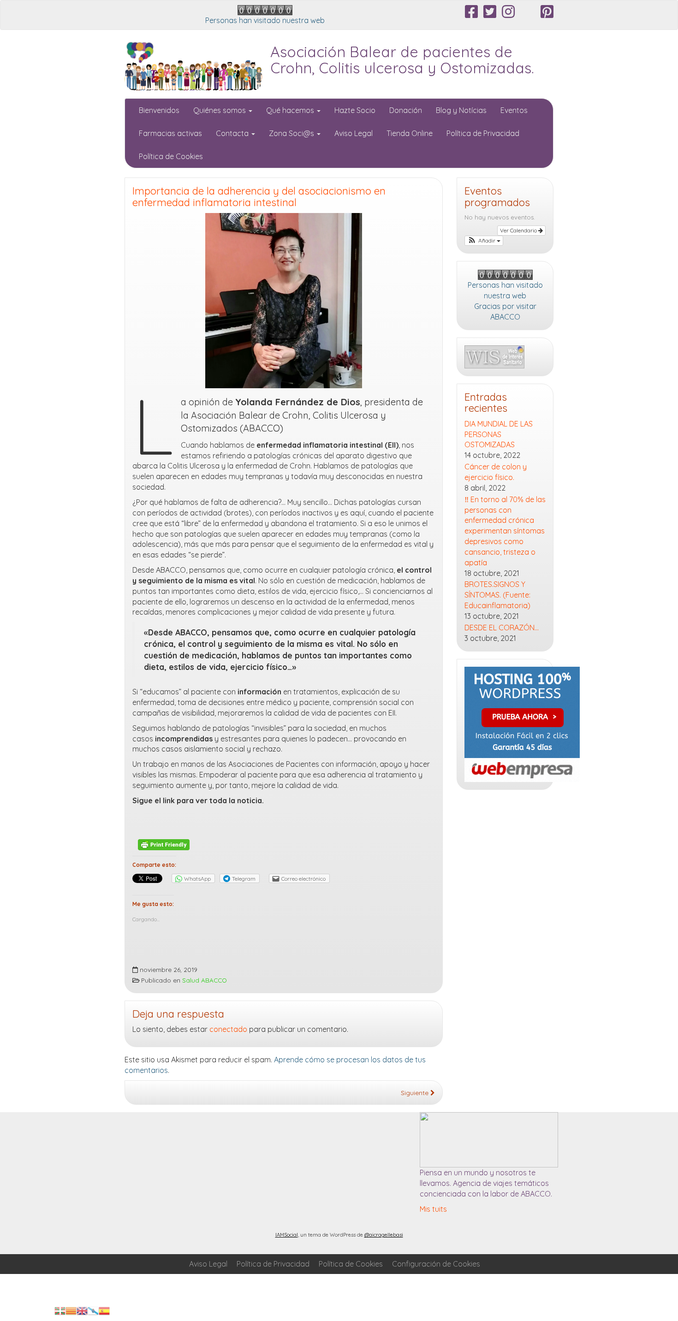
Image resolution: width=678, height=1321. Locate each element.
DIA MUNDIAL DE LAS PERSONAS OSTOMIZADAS (498, 434)
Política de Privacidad (482, 133)
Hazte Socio (354, 110)
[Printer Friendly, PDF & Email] (164, 844)
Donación (405, 110)
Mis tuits (433, 1209)
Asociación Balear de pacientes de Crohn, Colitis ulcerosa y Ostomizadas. (402, 59)
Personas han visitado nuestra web (265, 20)
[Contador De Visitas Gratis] (265, 9)
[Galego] (93, 1310)
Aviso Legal (353, 133)
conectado (228, 1029)
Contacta (233, 133)
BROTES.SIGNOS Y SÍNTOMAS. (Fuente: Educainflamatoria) (497, 595)
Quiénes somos (220, 110)
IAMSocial (286, 1235)
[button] (484, 240)
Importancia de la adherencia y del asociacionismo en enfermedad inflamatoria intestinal (259, 196)
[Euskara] (59, 1310)
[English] (82, 1310)
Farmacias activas (170, 133)
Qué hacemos (291, 110)
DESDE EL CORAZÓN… (501, 627)
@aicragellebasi (383, 1235)
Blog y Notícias (461, 110)
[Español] (104, 1310)
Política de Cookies (171, 156)
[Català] (71, 1310)
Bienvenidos (159, 110)
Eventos (514, 110)
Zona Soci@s (292, 133)
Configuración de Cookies (436, 1263)
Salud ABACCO (204, 980)
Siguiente (415, 1092)
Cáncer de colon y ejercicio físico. (495, 472)
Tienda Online (410, 133)
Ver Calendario (519, 230)
